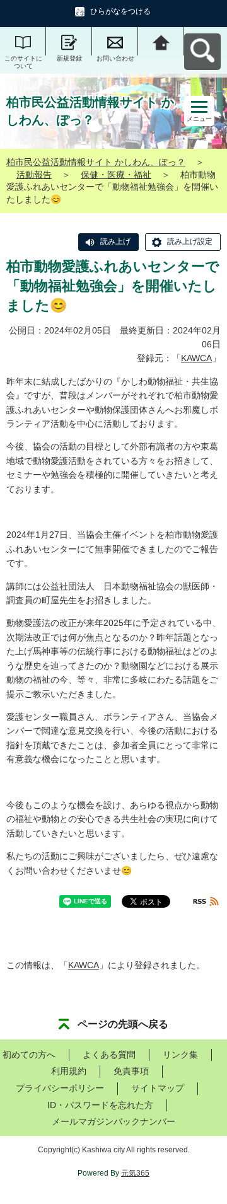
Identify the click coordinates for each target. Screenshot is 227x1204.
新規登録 (69, 58)
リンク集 (180, 1055)
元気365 (135, 1173)
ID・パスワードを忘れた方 (100, 1105)
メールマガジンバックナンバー (113, 1121)
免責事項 (131, 1071)
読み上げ (115, 241)
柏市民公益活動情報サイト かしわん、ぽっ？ (95, 162)
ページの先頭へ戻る (123, 1024)
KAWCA (196, 358)
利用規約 (68, 1071)
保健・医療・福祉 (116, 175)
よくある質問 (109, 1055)
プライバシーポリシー (60, 1088)
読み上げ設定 (189, 241)
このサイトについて (23, 62)
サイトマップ (157, 1088)
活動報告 (34, 175)
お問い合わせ (115, 58)
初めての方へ (29, 1055)
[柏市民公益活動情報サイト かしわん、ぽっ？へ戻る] (161, 41)
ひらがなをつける (120, 11)
